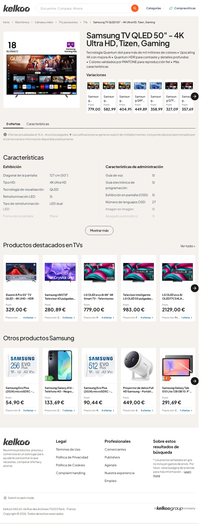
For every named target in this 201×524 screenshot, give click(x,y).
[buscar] (135, 8)
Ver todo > (188, 246)
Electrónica (22, 22)
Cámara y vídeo (44, 22)
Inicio (6, 22)
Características (37, 124)
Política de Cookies (70, 465)
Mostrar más (99, 230)
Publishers (112, 457)
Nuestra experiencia (119, 473)
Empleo (110, 481)
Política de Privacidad (72, 457)
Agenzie (111, 465)
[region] (141, 96)
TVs (85, 22)
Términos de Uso (68, 449)
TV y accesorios (68, 22)
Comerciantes (115, 449)
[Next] (195, 96)
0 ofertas (13, 124)
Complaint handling (70, 473)
